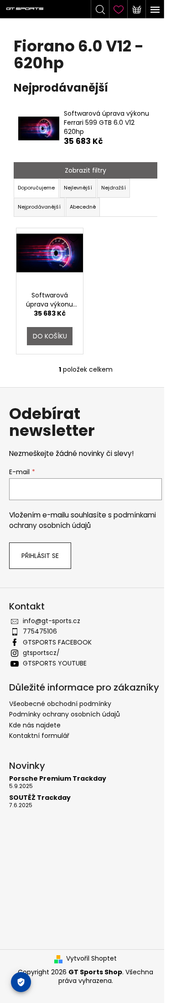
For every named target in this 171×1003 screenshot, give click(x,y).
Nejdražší (113, 187)
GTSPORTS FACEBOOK (57, 642)
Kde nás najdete (35, 725)
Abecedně (83, 206)
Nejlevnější (78, 187)
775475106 (40, 631)
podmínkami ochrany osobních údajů (82, 520)
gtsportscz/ (41, 652)
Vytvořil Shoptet (91, 958)
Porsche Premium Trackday (57, 778)
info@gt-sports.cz (51, 620)
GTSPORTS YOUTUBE (55, 663)
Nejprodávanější (39, 206)
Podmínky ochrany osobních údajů (64, 714)
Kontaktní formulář (39, 735)
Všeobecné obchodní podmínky (60, 703)
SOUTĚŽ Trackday (40, 797)
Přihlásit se (40, 555)
